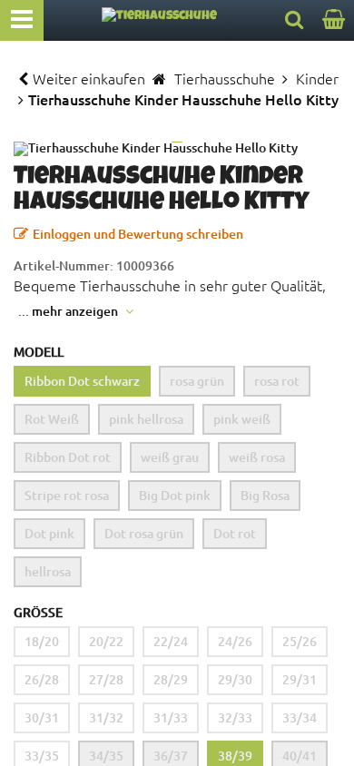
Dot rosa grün (143, 533)
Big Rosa (265, 495)
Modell (39, 351)
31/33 (170, 717)
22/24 (170, 641)
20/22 (106, 641)
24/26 (235, 641)
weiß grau (170, 457)
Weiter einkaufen (89, 78)
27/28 (106, 679)
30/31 (42, 717)
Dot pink (49, 533)
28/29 (170, 679)
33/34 (299, 717)
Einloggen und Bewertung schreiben (138, 233)
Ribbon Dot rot (68, 457)
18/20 (42, 641)
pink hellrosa (146, 418)
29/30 (235, 679)
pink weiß (241, 418)
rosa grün (197, 380)
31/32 (106, 717)
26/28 (42, 679)
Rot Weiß (52, 418)
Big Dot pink (175, 495)
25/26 (299, 641)
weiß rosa (257, 457)
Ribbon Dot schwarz (82, 380)
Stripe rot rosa (67, 495)
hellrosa (48, 571)
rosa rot (277, 380)
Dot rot (234, 533)
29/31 (299, 679)
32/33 (235, 717)
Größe (38, 612)
